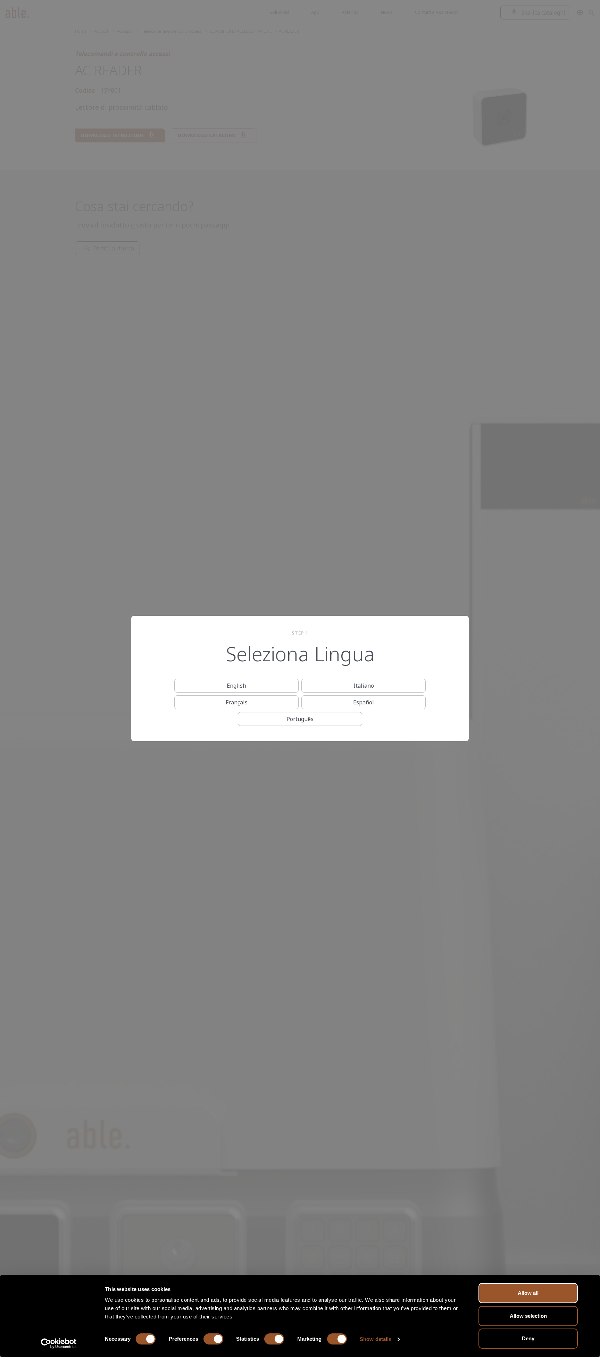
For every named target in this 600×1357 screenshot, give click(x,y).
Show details (375, 1339)
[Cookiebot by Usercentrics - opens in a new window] (58, 1343)
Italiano (363, 685)
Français (237, 702)
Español (363, 702)
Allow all (528, 1293)
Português (300, 719)
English (236, 685)
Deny (528, 1338)
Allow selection (528, 1316)
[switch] (213, 1338)
